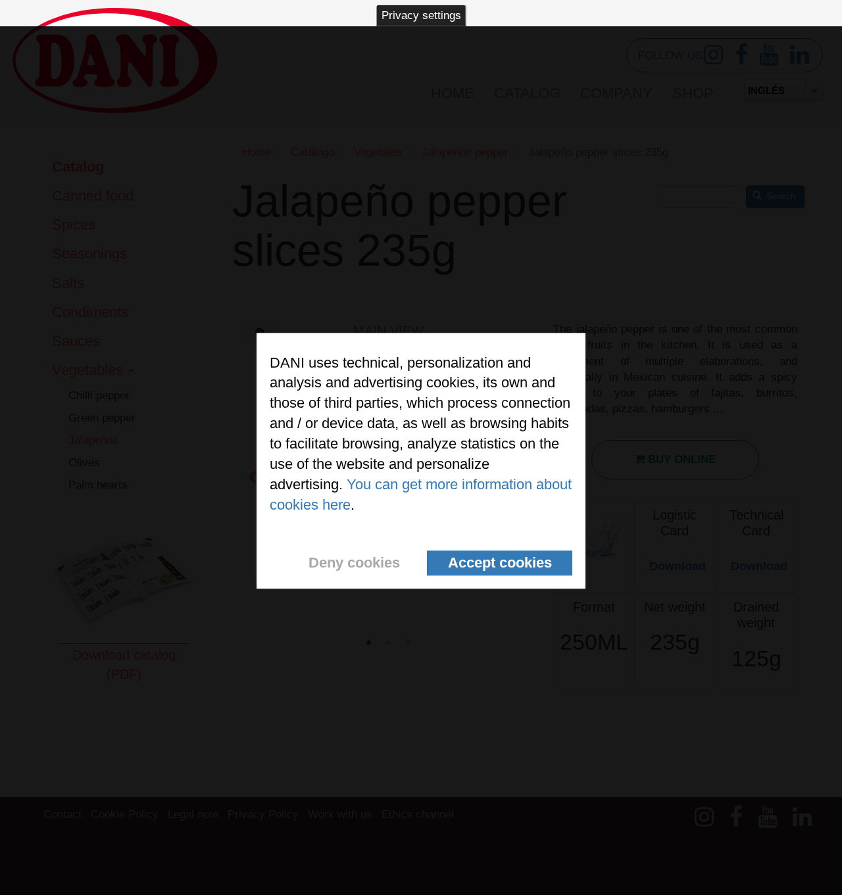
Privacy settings (421, 15)
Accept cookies (500, 562)
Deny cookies (354, 562)
